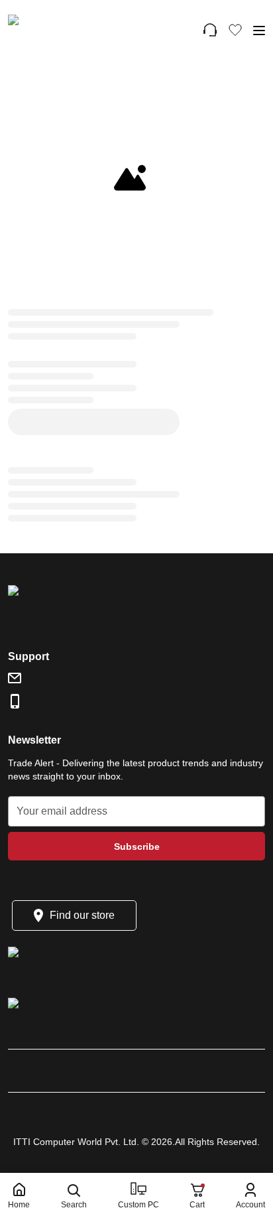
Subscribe (137, 846)
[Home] (67, 30)
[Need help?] (210, 30)
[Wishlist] (235, 30)
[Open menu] (258, 30)
